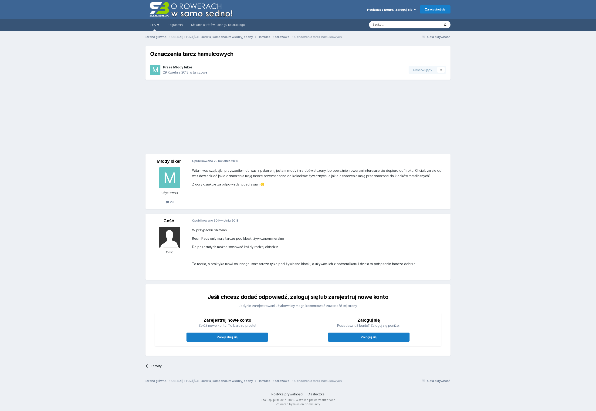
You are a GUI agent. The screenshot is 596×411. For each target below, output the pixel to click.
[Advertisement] (298, 116)
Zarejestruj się (435, 9)
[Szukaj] (445, 24)
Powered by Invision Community (298, 404)
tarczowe (200, 72)
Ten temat (427, 24)
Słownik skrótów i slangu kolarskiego (218, 25)
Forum (154, 25)
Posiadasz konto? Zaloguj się (390, 9)
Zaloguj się (369, 337)
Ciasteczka (316, 394)
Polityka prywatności (287, 394)
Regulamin (175, 25)
